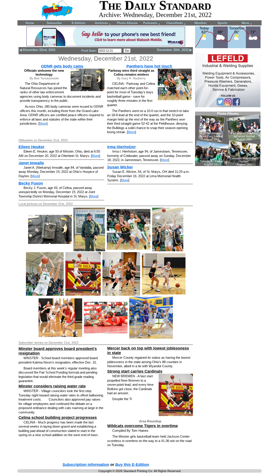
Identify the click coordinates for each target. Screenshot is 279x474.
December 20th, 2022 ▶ (174, 50)
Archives (103, 23)
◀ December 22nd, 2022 (37, 50)
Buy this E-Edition (132, 464)
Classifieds (176, 23)
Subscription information (86, 464)
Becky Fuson (31, 183)
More (247, 23)
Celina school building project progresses (58, 417)
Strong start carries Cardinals (134, 371)
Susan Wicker (120, 167)
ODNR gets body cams (62, 66)
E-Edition (78, 23)
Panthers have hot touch (149, 66)
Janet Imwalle (31, 163)
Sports (222, 23)
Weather (200, 23)
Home (30, 23)
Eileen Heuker (31, 147)
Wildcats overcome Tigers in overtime (142, 426)
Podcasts (151, 23)
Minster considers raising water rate (52, 386)
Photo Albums (127, 23)
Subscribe (54, 23)
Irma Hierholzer (121, 147)
